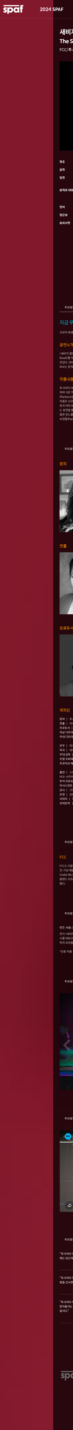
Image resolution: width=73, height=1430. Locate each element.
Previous (66, 1045)
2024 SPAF (51, 9)
